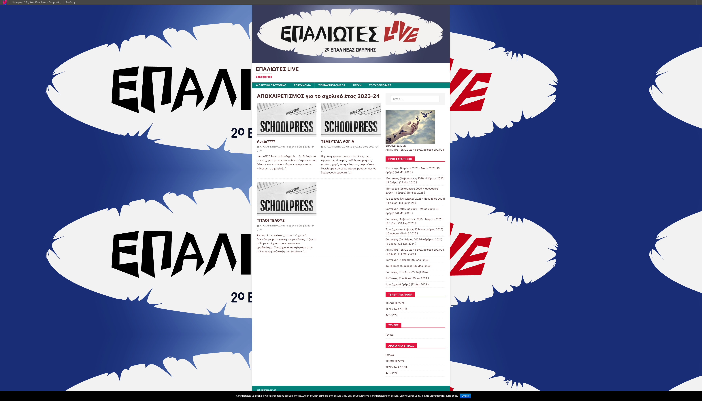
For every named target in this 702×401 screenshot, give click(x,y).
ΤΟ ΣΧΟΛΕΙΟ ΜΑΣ (380, 85)
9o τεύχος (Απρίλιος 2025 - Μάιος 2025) (410, 208)
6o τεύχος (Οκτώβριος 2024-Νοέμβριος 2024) (414, 239)
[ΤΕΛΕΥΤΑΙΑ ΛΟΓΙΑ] (351, 135)
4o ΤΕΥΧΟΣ (392, 265)
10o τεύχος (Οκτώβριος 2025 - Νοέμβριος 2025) (415, 198)
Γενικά (390, 334)
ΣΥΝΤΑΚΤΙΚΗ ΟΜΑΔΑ (331, 85)
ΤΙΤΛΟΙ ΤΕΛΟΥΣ (271, 220)
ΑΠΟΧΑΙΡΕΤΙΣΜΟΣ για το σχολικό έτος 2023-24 (287, 146)
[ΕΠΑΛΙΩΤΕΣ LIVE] (351, 60)
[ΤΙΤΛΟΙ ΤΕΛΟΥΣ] (286, 214)
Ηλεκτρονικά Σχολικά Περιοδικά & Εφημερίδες (36, 2)
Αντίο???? (266, 141)
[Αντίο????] (286, 135)
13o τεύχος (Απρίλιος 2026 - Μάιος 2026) (411, 168)
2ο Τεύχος (392, 278)
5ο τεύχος (392, 259)
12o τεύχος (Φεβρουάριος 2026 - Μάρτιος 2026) (415, 178)
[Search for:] (415, 99)
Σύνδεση (70, 2)
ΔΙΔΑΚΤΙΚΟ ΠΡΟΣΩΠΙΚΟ (271, 85)
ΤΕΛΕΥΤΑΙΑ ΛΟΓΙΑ (337, 141)
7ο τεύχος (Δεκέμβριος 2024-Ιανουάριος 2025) (414, 229)
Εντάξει (465, 396)
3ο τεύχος (392, 272)
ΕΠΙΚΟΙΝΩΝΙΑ (302, 85)
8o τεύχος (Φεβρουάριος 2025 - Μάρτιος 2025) (414, 219)
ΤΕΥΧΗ (357, 85)
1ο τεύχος (392, 284)
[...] (284, 168)
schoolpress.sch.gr (266, 389)
